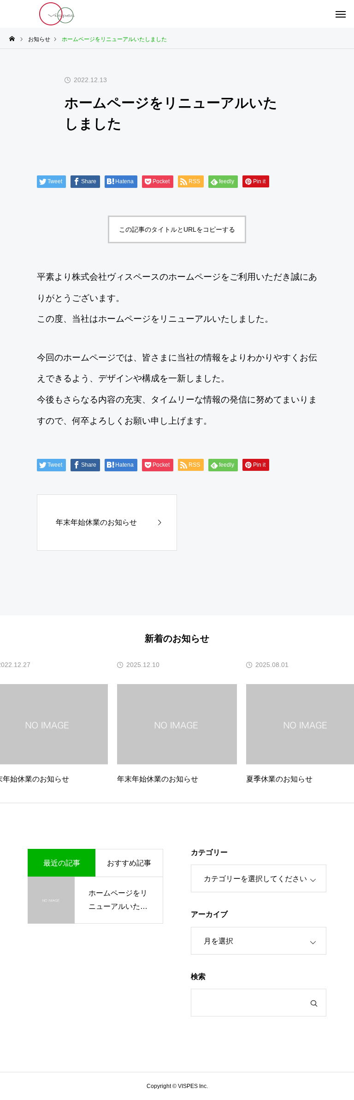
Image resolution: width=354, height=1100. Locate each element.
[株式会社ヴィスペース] (58, 13)
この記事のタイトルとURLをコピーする (177, 229)
